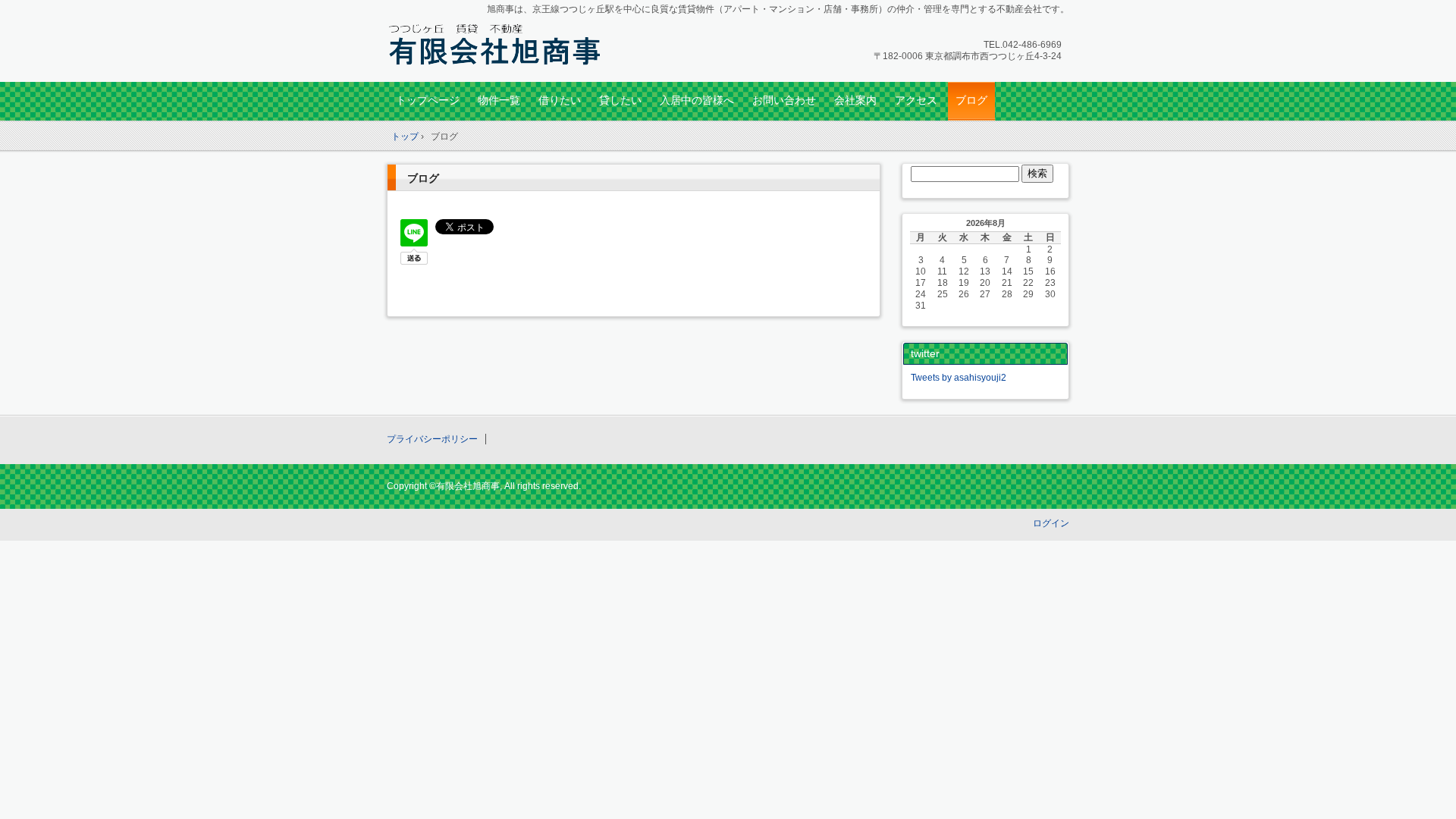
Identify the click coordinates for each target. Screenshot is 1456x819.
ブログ (971, 100)
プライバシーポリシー (432, 439)
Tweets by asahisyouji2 (958, 377)
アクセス (916, 100)
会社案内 (855, 100)
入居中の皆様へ (697, 100)
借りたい (559, 100)
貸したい (620, 100)
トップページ (428, 100)
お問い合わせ (784, 100)
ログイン (1051, 523)
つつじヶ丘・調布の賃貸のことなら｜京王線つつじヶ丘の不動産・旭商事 (493, 42)
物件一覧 (499, 100)
